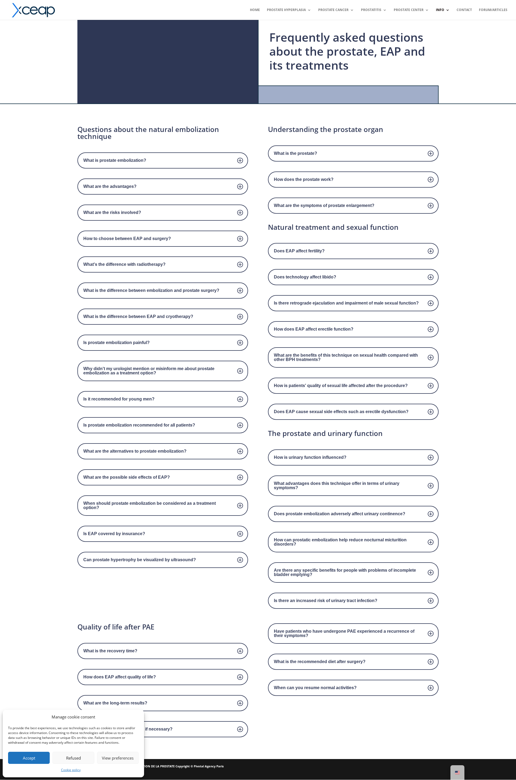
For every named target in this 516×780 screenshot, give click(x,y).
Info (440, 10)
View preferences (118, 758)
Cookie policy (71, 770)
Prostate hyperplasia (286, 10)
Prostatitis (371, 10)
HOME (255, 10)
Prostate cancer (333, 10)
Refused (73, 758)
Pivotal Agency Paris (209, 766)
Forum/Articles (493, 10)
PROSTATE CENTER (409, 10)
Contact (464, 10)
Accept (29, 758)
